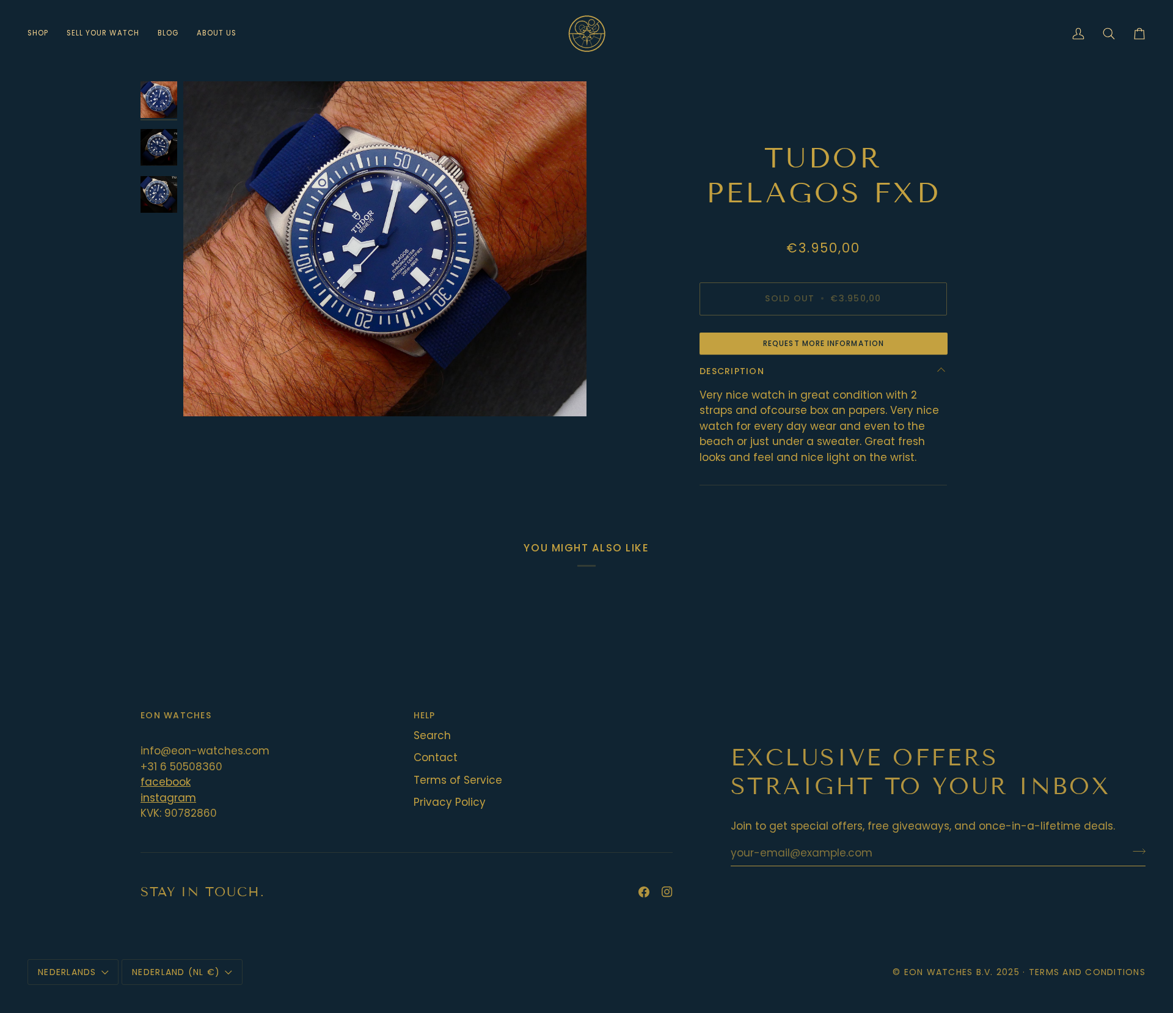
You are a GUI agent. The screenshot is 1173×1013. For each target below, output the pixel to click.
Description (732, 371)
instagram (168, 797)
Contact (436, 757)
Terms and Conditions (1087, 972)
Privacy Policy (450, 802)
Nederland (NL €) (176, 972)
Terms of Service (458, 780)
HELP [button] (425, 715)
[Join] (1135, 851)
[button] (42, 33)
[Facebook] (643, 891)
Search (432, 735)
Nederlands (67, 972)
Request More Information (823, 343)
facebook (166, 782)
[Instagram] (667, 891)
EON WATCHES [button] (176, 715)
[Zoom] (384, 248)
